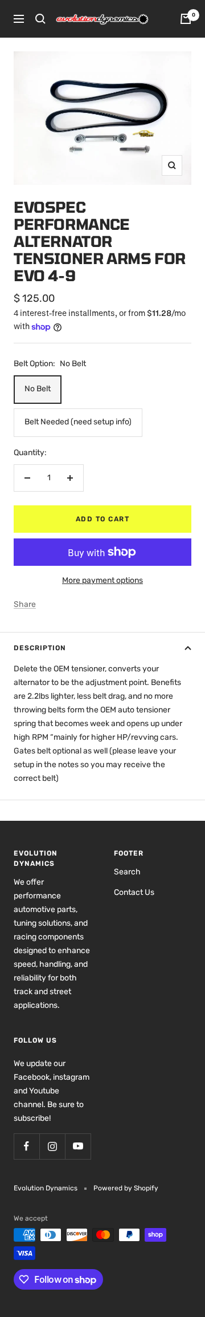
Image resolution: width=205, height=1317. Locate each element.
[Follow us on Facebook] (26, 1146)
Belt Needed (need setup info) (78, 422)
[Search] (40, 19)
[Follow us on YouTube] (78, 1146)
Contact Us (134, 892)
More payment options (102, 580)
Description (40, 648)
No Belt (37, 389)
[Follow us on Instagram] (52, 1146)
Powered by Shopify (125, 1188)
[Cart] (185, 19)
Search (127, 872)
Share (25, 604)
